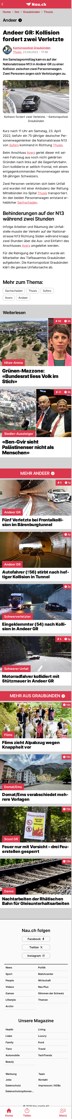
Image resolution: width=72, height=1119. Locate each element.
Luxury (42, 1035)
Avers (31, 152)
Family (9, 1042)
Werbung (11, 1073)
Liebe (9, 1035)
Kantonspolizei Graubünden (32, 48)
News (9, 967)
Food (41, 1042)
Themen (43, 999)
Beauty (10, 1061)
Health (9, 1029)
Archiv (9, 1006)
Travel (41, 1048)
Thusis (48, 12)
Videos (10, 986)
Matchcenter (45, 973)
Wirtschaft (44, 980)
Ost (17, 12)
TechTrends (45, 1055)
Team (41, 1073)
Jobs (9, 1079)
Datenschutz (13, 1085)
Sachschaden (27, 202)
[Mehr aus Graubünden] (36, 696)
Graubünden (31, 12)
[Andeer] (36, 20)
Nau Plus (43, 986)
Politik (42, 967)
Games (10, 993)
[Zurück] (2, 4)
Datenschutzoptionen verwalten (20, 1091)
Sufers (14, 145)
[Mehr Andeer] (36, 473)
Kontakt (43, 1079)
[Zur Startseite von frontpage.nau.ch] (36, 4)
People (10, 980)
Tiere (9, 1048)
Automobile (13, 1055)
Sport (9, 973)
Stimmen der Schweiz (51, 993)
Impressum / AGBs (49, 1085)
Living (41, 1029)
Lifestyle (11, 999)
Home (7, 12)
